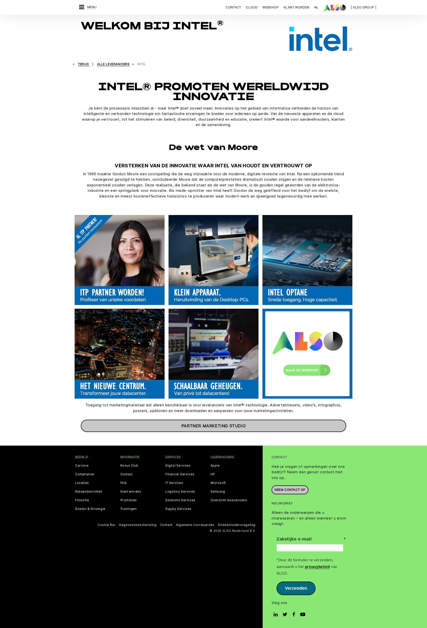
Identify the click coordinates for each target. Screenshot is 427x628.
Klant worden (130, 491)
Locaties (82, 483)
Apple (215, 465)
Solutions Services (180, 500)
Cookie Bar (106, 525)
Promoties (128, 500)
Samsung (218, 491)
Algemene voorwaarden (195, 525)
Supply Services (178, 509)
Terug (84, 64)
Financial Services (179, 474)
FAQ (123, 483)
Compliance (84, 474)
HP (213, 474)
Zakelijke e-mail (294, 539)
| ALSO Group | (363, 7)
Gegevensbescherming (137, 525)
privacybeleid (317, 566)
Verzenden (296, 588)
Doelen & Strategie (90, 509)
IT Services (174, 483)
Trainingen (128, 509)
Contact (233, 7)
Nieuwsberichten (88, 491)
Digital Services (178, 465)
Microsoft (218, 483)
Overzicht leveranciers (229, 500)
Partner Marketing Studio (213, 425)
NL (316, 7)
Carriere (82, 465)
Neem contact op (290, 490)
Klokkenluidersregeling (237, 525)
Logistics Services (180, 491)
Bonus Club (129, 465)
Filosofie (82, 500)
